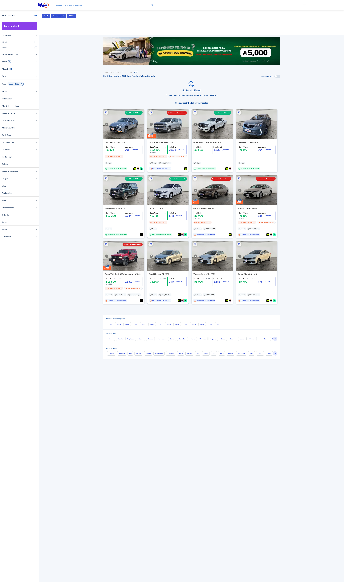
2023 (135, 324)
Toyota (111, 353)
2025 (119, 324)
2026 (110, 324)
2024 (127, 324)
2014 (202, 324)
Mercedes (241, 353)
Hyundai (122, 353)
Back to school (11, 26)
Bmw (251, 353)
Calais (223, 339)
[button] (106, 112)
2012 (219, 324)
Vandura (203, 339)
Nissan (138, 353)
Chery (260, 353)
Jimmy (141, 339)
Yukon (242, 339)
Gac (213, 353)
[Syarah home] (43, 5)
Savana (150, 339)
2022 (71, 16)
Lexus (206, 353)
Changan (170, 353)
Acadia (120, 339)
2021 (144, 324)
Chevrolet (159, 353)
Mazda (189, 353)
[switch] (277, 76)
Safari (172, 339)
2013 (210, 324)
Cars (112, 72)
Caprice (213, 339)
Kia (130, 353)
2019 (160, 324)
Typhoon (130, 339)
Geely (269, 353)
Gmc (45, 16)
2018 (169, 324)
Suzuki (148, 353)
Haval (181, 353)
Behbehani (263, 339)
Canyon (232, 339)
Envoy (111, 339)
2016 (185, 324)
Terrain (252, 339)
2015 (194, 324)
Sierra (193, 339)
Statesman (161, 339)
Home (105, 72)
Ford (221, 353)
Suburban (182, 339)
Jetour (230, 353)
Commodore (58, 16)
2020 (152, 324)
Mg (198, 353)
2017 (177, 324)
